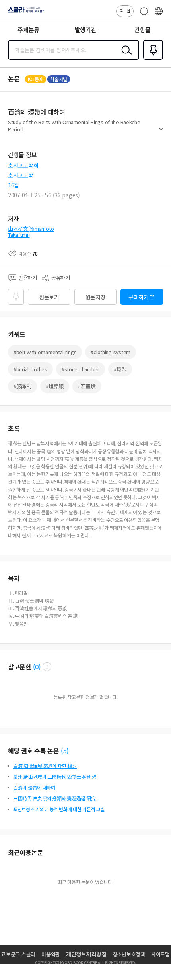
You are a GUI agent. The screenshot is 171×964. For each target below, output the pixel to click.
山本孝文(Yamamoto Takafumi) (31, 232)
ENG (158, 15)
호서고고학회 (23, 165)
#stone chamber (80, 369)
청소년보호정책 (129, 954)
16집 (13, 185)
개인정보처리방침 (86, 954)
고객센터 (142, 15)
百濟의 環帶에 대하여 (34, 787)
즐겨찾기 (151, 59)
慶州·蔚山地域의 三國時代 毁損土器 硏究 (54, 776)
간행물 (142, 29)
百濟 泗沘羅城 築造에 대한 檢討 (45, 765)
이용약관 (50, 954)
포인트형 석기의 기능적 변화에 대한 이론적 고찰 (59, 809)
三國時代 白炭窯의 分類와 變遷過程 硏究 (54, 798)
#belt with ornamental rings (45, 352)
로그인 (125, 11)
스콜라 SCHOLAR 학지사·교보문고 (24, 12)
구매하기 (138, 297)
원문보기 (49, 297)
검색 (125, 56)
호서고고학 (20, 175)
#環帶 (120, 369)
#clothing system (110, 352)
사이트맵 (160, 954)
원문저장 (96, 297)
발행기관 (86, 29)
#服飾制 (22, 386)
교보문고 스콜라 (18, 954)
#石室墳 (87, 386)
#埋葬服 (55, 386)
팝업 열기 (47, 666)
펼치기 (161, 132)
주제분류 (28, 29)
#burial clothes (30, 369)
